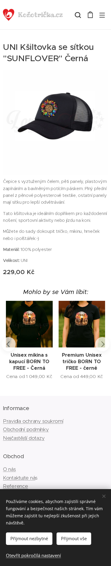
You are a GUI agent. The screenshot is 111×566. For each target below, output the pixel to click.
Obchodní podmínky (26, 429)
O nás (9, 469)
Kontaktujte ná (19, 478)
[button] (77, 14)
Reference (15, 486)
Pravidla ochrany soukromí (33, 421)
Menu (102, 15)
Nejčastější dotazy (23, 438)
